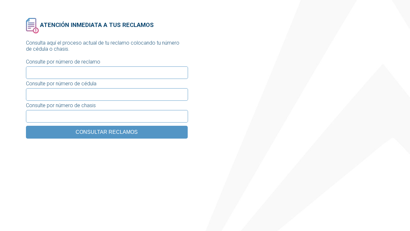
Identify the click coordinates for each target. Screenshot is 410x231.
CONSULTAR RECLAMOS (107, 132)
